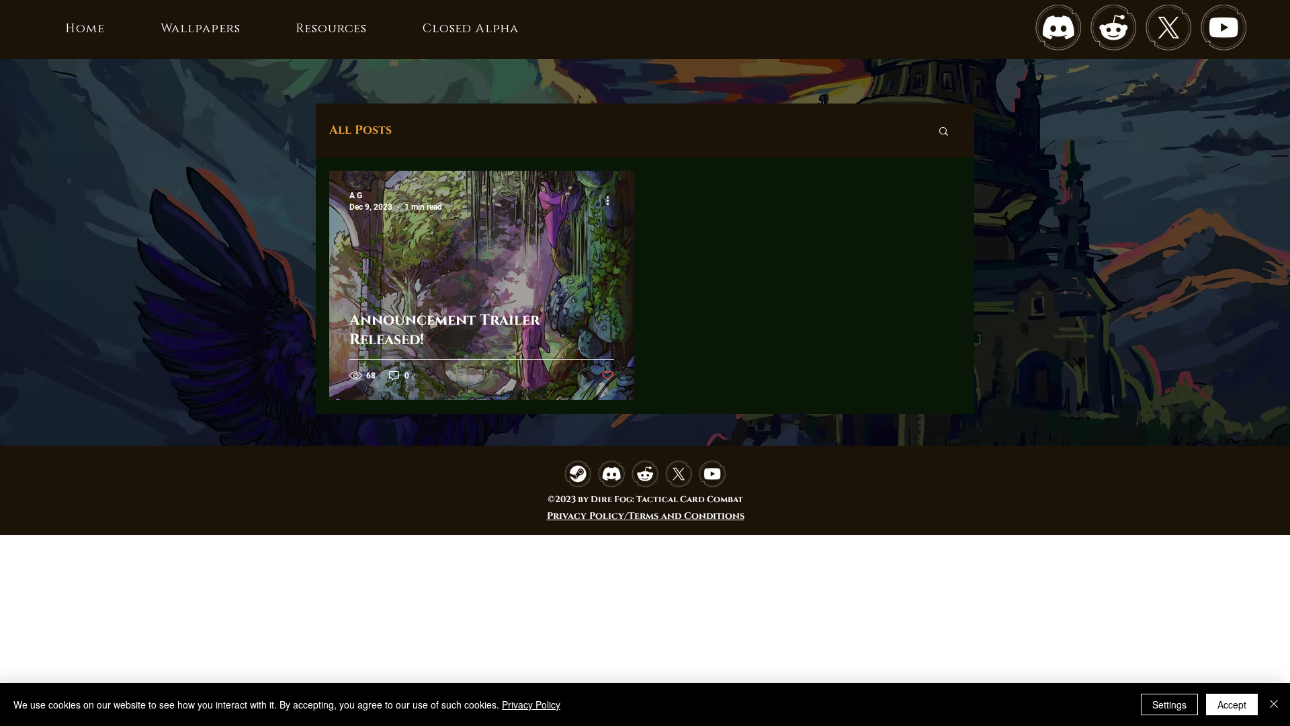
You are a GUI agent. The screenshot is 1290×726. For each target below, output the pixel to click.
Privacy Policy (531, 704)
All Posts (360, 130)
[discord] (1058, 27)
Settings (1169, 704)
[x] (1168, 27)
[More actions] (612, 200)
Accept (1231, 704)
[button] (943, 132)
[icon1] (577, 473)
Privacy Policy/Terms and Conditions (645, 516)
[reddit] (1113, 27)
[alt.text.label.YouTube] (1223, 27)
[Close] (1274, 704)
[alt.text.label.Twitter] (678, 473)
